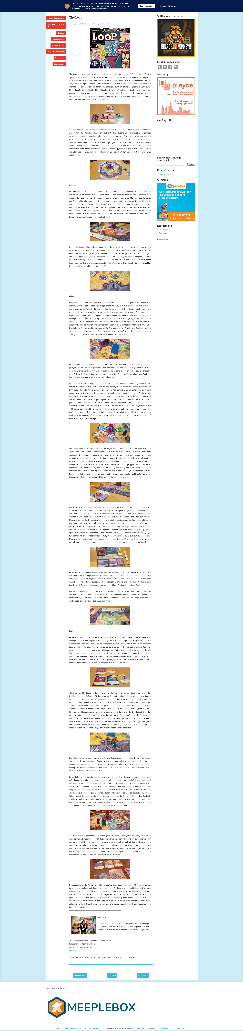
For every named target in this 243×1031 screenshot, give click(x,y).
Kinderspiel (163, 239)
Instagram (176, 67)
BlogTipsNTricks (164, 1028)
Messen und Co (58, 45)
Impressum (59, 58)
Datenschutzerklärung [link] (99, 8)
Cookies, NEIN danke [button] (168, 6)
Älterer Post (143, 975)
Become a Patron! (164, 174)
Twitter (170, 67)
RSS (165, 67)
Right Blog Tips (181, 1028)
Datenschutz (59, 64)
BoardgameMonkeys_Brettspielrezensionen (83, 1028)
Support (61, 33)
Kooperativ (106, 23)
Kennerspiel (97, 23)
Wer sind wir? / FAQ (56, 51)
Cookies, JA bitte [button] (146, 6)
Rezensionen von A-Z (56, 25)
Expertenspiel (164, 230)
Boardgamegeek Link (75, 950)
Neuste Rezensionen (56, 18)
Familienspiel (164, 233)
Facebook (160, 67)
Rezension (120, 23)
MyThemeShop (135, 1028)
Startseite (112, 975)
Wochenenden (58, 39)
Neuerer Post (79, 975)
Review (113, 23)
